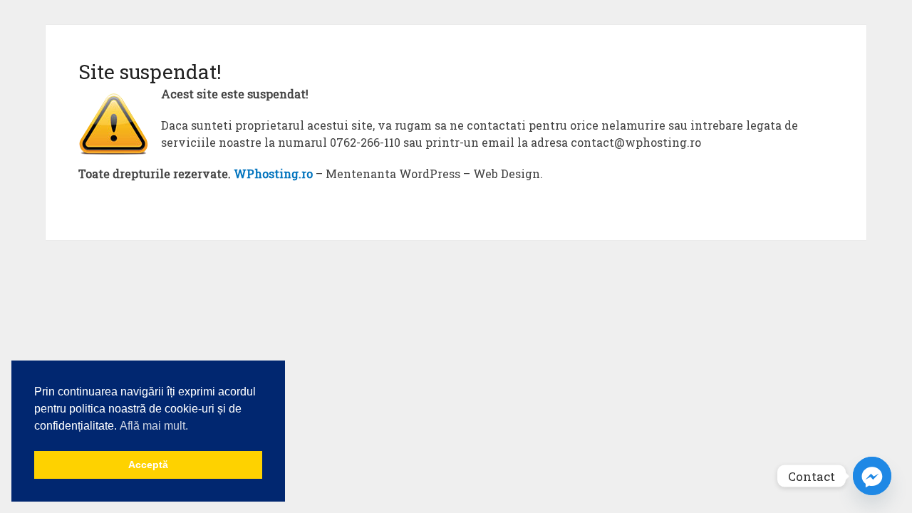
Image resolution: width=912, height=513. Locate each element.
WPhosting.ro (273, 173)
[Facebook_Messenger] (872, 476)
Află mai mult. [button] (154, 426)
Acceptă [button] (148, 464)
